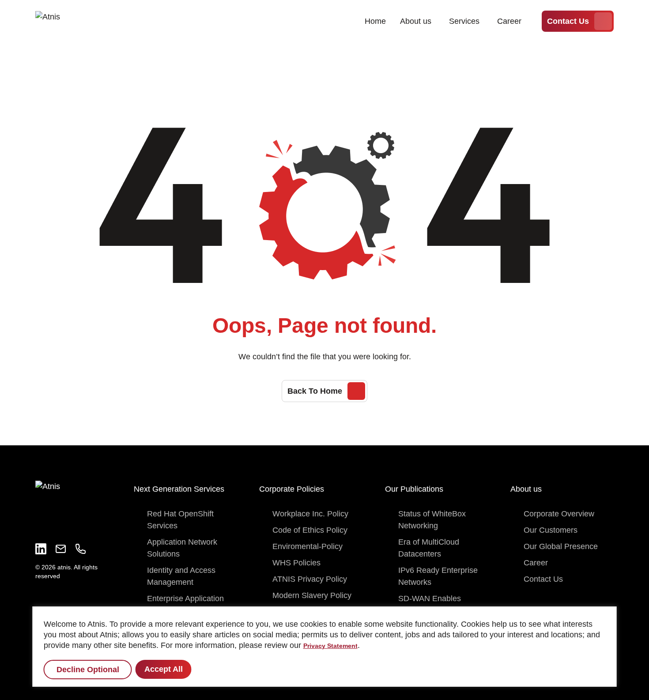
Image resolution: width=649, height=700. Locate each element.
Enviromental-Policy (307, 546)
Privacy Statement (330, 645)
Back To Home (314, 391)
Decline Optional (88, 669)
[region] (325, 646)
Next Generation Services (179, 489)
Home (375, 21)
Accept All (163, 669)
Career (509, 21)
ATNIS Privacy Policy (309, 579)
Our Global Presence (561, 546)
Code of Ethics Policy (309, 530)
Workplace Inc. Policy (310, 513)
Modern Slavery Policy (311, 595)
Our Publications (414, 489)
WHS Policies (296, 562)
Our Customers (550, 530)
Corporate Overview (559, 513)
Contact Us (568, 21)
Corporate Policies (291, 489)
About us (415, 21)
